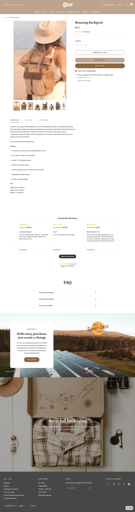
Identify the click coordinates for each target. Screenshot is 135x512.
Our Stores (59, 12)
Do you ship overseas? (46, 292)
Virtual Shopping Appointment (14, 495)
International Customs (11, 489)
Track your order (9, 492)
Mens (45, 12)
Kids (51, 12)
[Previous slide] (15, 240)
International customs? (46, 299)
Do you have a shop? (46, 305)
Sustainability (95, 12)
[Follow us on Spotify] (128, 484)
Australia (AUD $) (108, 5)
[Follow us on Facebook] (108, 484)
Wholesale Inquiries (44, 495)
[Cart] (130, 5)
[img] (23, 225)
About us (86, 12)
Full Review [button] (23, 249)
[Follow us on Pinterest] (118, 484)
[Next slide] (119, 240)
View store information (83, 80)
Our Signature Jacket (73, 12)
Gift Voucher (42, 492)
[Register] (89, 488)
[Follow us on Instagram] (113, 484)
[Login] (126, 5)
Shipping (7, 483)
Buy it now (100, 66)
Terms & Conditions (10, 498)
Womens (37, 12)
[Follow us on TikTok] (123, 484)
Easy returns (43, 120)
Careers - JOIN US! (44, 489)
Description (14, 120)
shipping (29, 120)
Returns (6, 486)
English (119, 5)
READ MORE (31, 359)
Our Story (41, 483)
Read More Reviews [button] (67, 256)
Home (5, 17)
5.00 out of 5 (72, 264)
